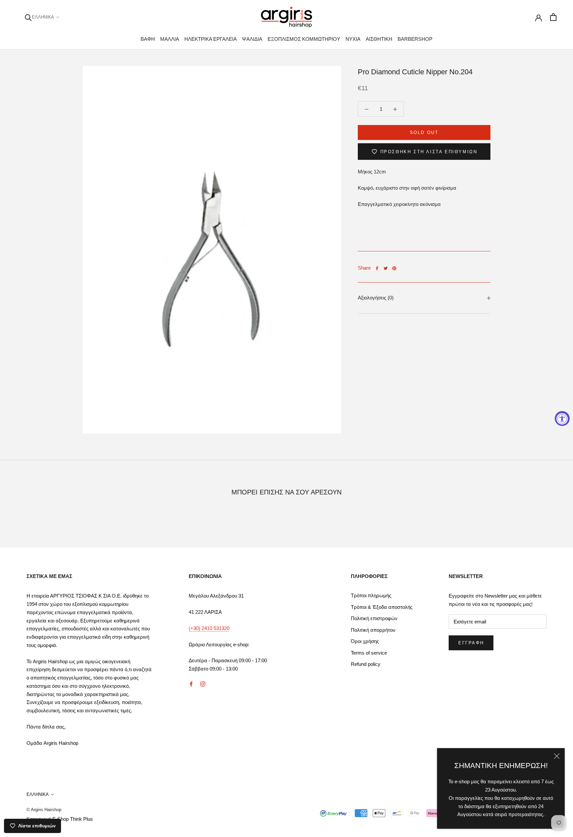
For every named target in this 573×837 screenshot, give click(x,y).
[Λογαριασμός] (538, 17)
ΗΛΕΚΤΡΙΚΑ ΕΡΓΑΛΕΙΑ (210, 39)
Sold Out (424, 132)
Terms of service (369, 653)
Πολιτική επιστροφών (374, 618)
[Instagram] (202, 684)
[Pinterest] (394, 268)
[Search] (28, 17)
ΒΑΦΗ (148, 39)
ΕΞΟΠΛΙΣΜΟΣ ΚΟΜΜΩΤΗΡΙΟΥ (304, 39)
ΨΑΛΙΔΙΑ (252, 39)
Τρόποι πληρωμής (371, 595)
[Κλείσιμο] (557, 756)
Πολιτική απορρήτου (373, 630)
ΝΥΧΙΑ (353, 39)
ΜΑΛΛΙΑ (169, 39)
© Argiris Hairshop (44, 809)
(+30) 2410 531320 (209, 628)
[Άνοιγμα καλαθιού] (553, 17)
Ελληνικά (43, 17)
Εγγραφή (471, 642)
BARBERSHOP (415, 39)
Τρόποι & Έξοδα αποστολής (382, 607)
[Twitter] (386, 268)
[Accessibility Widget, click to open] (562, 418)
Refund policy (365, 664)
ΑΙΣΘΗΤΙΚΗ (379, 39)
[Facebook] (377, 268)
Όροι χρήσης (365, 641)
